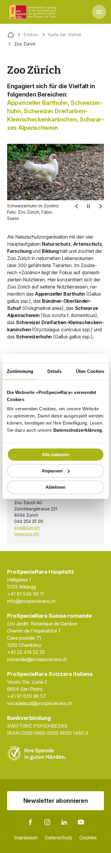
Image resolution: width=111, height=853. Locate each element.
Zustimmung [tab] (20, 371)
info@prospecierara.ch (31, 601)
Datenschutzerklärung (77, 430)
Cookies (88, 838)
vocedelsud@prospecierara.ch (39, 703)
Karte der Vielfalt (64, 34)
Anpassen (52, 470)
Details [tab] (54, 371)
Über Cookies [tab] (90, 371)
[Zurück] (76, 206)
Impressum (26, 838)
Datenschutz (58, 838)
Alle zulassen (55, 454)
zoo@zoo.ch (26, 527)
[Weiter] (100, 206)
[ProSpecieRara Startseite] (34, 12)
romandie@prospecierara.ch (37, 659)
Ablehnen (55, 487)
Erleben (31, 34)
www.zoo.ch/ (26, 533)
